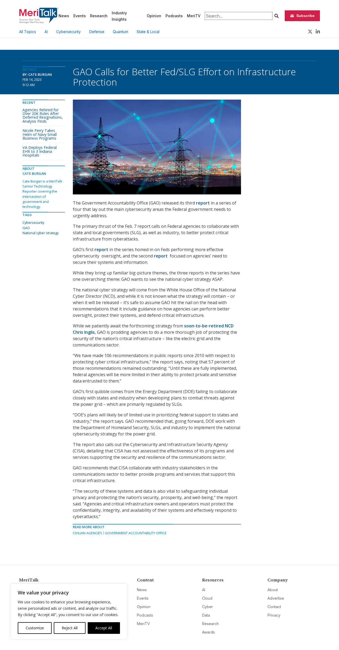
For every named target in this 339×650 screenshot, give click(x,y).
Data (206, 615)
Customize (35, 627)
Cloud (207, 598)
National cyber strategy (41, 232)
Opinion (154, 16)
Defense (96, 31)
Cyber (207, 606)
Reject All (70, 627)
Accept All (103, 627)
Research (99, 16)
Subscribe (305, 16)
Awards (208, 632)
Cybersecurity (68, 31)
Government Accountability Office (136, 533)
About (272, 589)
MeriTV (193, 16)
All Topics (27, 31)
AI (46, 31)
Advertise (275, 598)
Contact (274, 606)
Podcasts (174, 16)
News (64, 16)
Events (79, 16)
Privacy (273, 615)
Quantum (120, 31)
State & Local (148, 31)
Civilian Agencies (87, 533)
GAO (26, 227)
